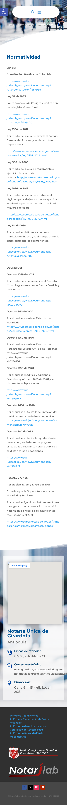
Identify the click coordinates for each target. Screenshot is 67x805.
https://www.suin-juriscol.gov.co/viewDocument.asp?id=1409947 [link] (29, 394)
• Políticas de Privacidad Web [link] (26, 733)
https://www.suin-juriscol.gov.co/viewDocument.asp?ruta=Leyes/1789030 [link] (29, 118)
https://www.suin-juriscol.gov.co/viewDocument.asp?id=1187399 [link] (29, 462)
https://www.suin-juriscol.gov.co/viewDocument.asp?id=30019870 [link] (29, 300)
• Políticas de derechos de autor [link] (27, 726)
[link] (4, 12)
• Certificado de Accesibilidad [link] (26, 729)
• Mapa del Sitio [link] (18, 736)
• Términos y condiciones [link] (23, 715)
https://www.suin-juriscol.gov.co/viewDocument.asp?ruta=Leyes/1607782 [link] (29, 251)
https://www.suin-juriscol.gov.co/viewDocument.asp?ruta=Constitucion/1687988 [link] (29, 85)
